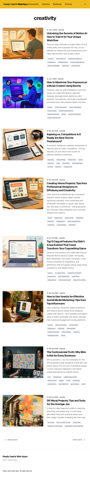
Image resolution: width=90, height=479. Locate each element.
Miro (49, 377)
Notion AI (50, 59)
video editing (60, 160)
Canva (80, 160)
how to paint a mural (63, 422)
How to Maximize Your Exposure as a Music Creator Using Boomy (67, 84)
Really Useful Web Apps (15, 456)
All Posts (68, 4)
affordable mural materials (74, 426)
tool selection (63, 384)
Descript (51, 163)
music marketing (75, 107)
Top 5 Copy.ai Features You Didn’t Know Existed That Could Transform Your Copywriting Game (66, 245)
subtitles (61, 328)
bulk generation (63, 276)
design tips (58, 218)
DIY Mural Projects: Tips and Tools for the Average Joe (66, 402)
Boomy (50, 107)
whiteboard (57, 377)
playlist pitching (53, 114)
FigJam (61, 380)
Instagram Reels (53, 335)
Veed (58, 163)
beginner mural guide (55, 426)
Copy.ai (50, 273)
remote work (52, 380)
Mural (68, 380)
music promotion (61, 107)
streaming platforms (66, 111)
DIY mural (51, 422)
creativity (61, 30)
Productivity (34, 4)
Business (21, 4)
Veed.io (50, 325)
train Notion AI (60, 59)
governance (75, 384)
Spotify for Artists (74, 114)
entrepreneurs (63, 62)
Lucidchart (76, 380)
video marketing (61, 325)
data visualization (74, 221)
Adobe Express (77, 163)
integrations (52, 280)
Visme (50, 218)
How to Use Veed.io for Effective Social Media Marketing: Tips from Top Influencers (66, 300)
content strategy (53, 332)
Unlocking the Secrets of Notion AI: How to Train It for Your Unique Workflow (67, 37)
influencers (51, 328)
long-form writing (79, 280)
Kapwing (51, 160)
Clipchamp (66, 163)
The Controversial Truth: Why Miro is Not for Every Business (66, 353)
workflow (72, 225)
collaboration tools (70, 377)
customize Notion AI (74, 59)
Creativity (46, 4)
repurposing (71, 328)
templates (79, 218)
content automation (74, 273)
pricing (50, 167)
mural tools (77, 422)
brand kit (51, 221)
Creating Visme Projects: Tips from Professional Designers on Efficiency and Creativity (67, 187)
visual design (61, 225)
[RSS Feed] (85, 4)
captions (76, 332)
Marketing (57, 4)
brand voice (52, 276)
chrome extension (65, 280)
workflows (75, 276)
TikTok (63, 114)
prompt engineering (77, 62)
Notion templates (53, 66)
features (58, 167)
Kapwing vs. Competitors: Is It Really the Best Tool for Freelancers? (64, 138)
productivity (76, 66)
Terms (5, 460)
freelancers (52, 62)
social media (52, 111)
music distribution (54, 118)
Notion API (65, 66)
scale (83, 384)
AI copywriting (60, 273)
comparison (68, 167)
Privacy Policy (12, 460)
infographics (60, 221)
